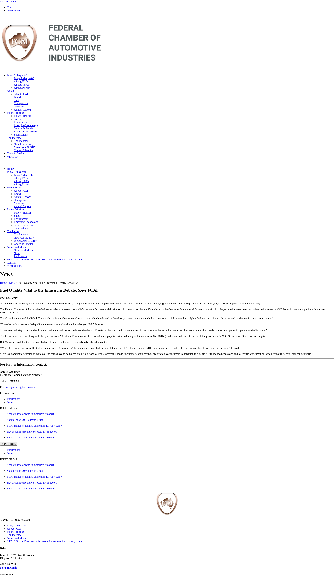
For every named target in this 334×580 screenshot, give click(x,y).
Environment (21, 122)
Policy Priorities (15, 112)
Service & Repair (23, 128)
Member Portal (15, 10)
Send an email (8, 567)
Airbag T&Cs (21, 84)
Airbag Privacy (22, 87)
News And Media (16, 246)
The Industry (14, 137)
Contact (11, 7)
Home (10, 168)
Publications (20, 256)
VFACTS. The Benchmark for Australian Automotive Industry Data (44, 259)
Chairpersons (21, 103)
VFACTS (12, 156)
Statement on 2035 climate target (25, 419)
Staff (16, 100)
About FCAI (21, 93)
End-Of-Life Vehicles (26, 131)
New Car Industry (24, 144)
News (17, 253)
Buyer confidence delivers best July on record (32, 431)
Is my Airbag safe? (17, 75)
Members (19, 106)
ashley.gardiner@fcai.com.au (19, 387)
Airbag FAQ (21, 81)
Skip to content (8, 1)
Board (17, 97)
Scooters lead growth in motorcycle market (30, 413)
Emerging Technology (26, 125)
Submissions (21, 134)
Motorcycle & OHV (25, 147)
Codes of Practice (23, 150)
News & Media (15, 153)
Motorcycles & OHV (25, 240)
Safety (17, 119)
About (10, 90)
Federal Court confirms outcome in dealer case (32, 437)
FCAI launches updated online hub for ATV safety (34, 425)
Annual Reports (22, 109)
